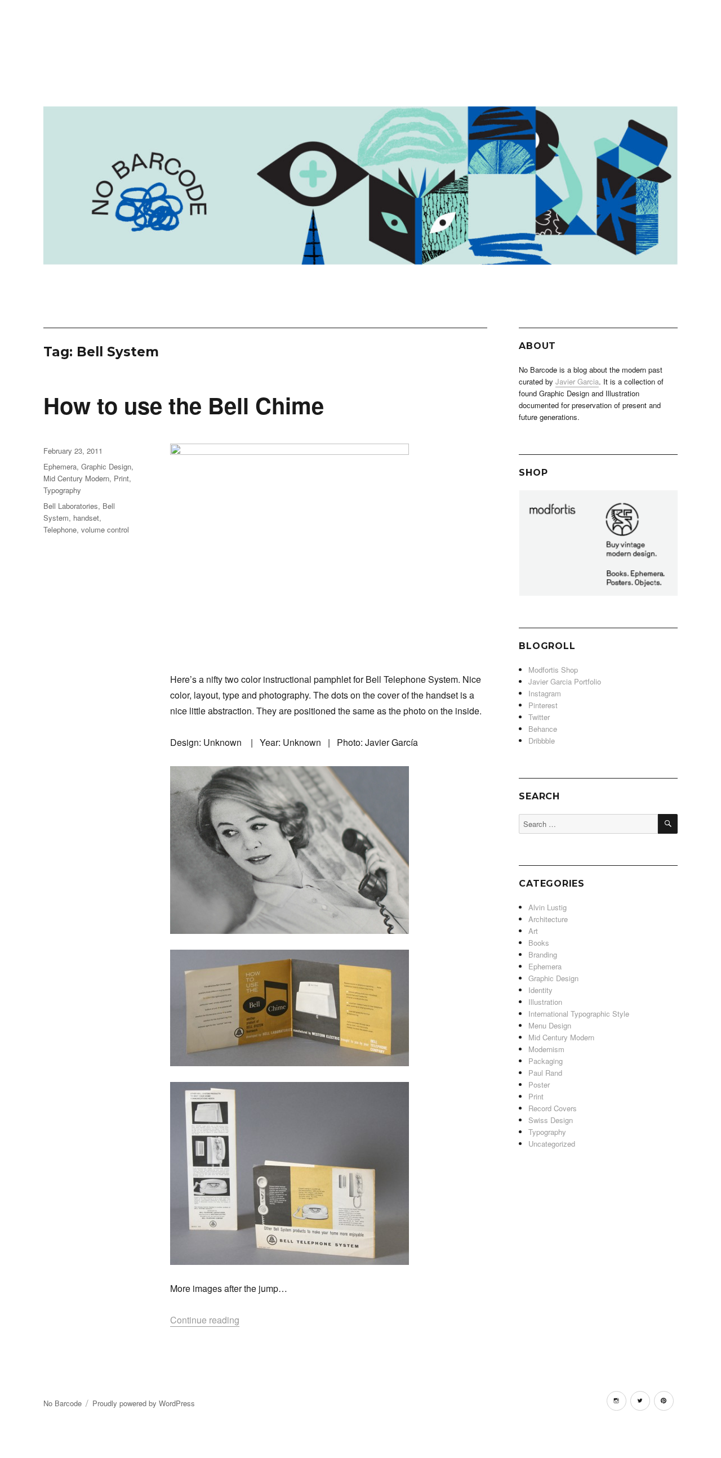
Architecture (548, 919)
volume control (105, 529)
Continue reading (204, 1319)
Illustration (545, 1001)
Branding (542, 954)
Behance (542, 728)
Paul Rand (545, 1072)
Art (533, 930)
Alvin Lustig (547, 907)
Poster (539, 1084)
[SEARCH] (668, 824)
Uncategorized (551, 1143)
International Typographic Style (578, 1013)
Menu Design (549, 1025)
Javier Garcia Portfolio (564, 681)
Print (121, 478)
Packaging (545, 1061)
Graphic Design (106, 466)
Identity (540, 990)
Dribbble (541, 740)
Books (538, 942)
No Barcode (62, 1403)
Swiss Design (550, 1120)
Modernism (546, 1049)
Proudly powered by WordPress (143, 1403)
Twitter (539, 717)
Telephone (60, 529)
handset (86, 517)
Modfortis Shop (553, 669)
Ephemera (60, 466)
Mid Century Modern (76, 478)
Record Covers (552, 1108)
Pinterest (543, 705)
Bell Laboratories (70, 505)
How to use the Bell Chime (183, 405)
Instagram (544, 693)
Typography (62, 490)
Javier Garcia (577, 381)
